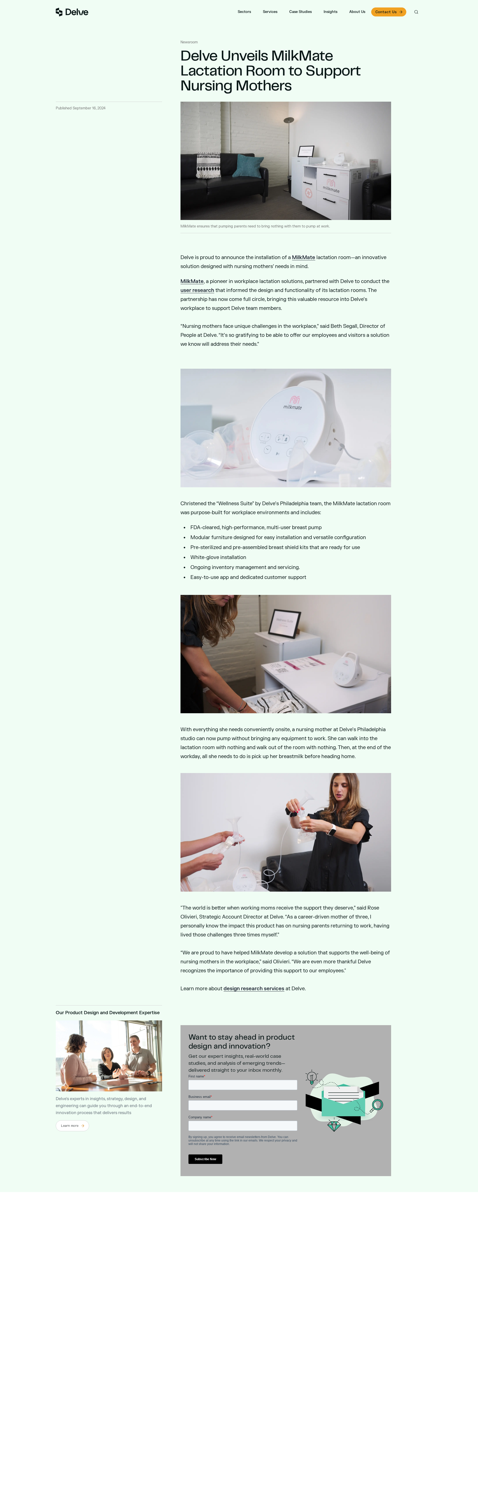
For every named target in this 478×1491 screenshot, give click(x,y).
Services (270, 12)
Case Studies (300, 12)
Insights (330, 12)
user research (197, 290)
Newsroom (189, 42)
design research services (254, 989)
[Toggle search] (416, 12)
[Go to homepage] (72, 12)
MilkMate (303, 257)
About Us (357, 12)
